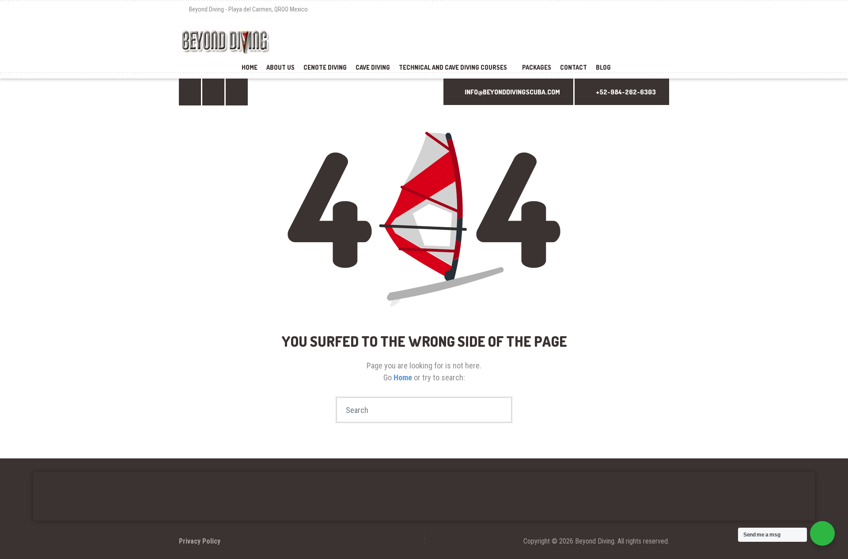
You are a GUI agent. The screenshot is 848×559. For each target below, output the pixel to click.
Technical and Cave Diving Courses (453, 67)
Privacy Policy (199, 541)
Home (249, 67)
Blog (603, 67)
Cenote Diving (325, 67)
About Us (280, 67)
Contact (573, 67)
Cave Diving (373, 67)
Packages (536, 67)
